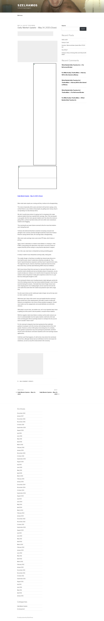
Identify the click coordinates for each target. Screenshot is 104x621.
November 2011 (21, 573)
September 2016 (21, 427)
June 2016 (19, 436)
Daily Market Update (26, 381)
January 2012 (20, 567)
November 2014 (21, 487)
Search (64, 25)
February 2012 (20, 564)
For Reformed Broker (77, 92)
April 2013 (19, 541)
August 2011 (20, 581)
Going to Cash (65, 42)
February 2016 (20, 447)
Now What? (65, 50)
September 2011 (21, 578)
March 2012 (20, 561)
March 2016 (20, 444)
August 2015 (20, 461)
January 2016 (20, 450)
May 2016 (19, 438)
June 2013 (19, 536)
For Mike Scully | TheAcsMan (70, 72)
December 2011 (21, 570)
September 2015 (21, 458)
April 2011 (19, 593)
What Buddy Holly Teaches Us (71, 65)
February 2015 (20, 478)
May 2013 (19, 538)
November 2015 (21, 453)
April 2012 (19, 558)
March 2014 (20, 510)
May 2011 (19, 590)
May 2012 (19, 555)
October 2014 (20, 490)
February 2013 (20, 547)
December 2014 (21, 484)
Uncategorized (21, 609)
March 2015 (20, 476)
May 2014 (19, 504)
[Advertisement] (35, 33)
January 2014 (20, 516)
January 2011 (20, 595)
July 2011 (19, 584)
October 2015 (20, 456)
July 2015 (19, 464)
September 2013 (21, 527)
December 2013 (21, 518)
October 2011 (20, 575)
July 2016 (19, 433)
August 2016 (20, 430)
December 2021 (21, 413)
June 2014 (19, 501)
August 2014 (20, 496)
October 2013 (20, 524)
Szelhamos (28, 5)
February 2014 (20, 513)
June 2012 (19, 553)
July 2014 (19, 498)
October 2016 (20, 424)
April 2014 (19, 507)
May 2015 (19, 470)
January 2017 (20, 416)
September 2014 (21, 493)
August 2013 (20, 530)
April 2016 (19, 441)
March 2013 (20, 544)
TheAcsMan (31, 25)
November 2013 (21, 521)
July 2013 (19, 533)
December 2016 (21, 419)
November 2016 (21, 421)
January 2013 (20, 550)
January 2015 (20, 481)
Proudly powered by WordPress (25, 617)
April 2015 (19, 473)
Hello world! (64, 39)
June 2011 (19, 587)
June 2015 (19, 467)
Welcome (20, 15)
